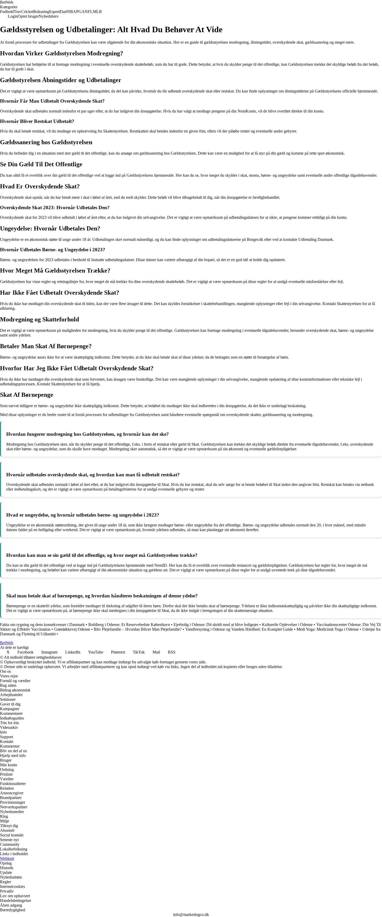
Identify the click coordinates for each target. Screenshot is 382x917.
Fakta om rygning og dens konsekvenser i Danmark (42, 624)
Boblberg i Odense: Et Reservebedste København (129, 624)
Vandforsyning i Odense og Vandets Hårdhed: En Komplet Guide (239, 629)
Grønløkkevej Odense (72, 629)
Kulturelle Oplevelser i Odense (287, 624)
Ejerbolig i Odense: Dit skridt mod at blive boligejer (216, 624)
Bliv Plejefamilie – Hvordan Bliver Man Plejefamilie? (138, 629)
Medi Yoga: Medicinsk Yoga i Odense (328, 629)
